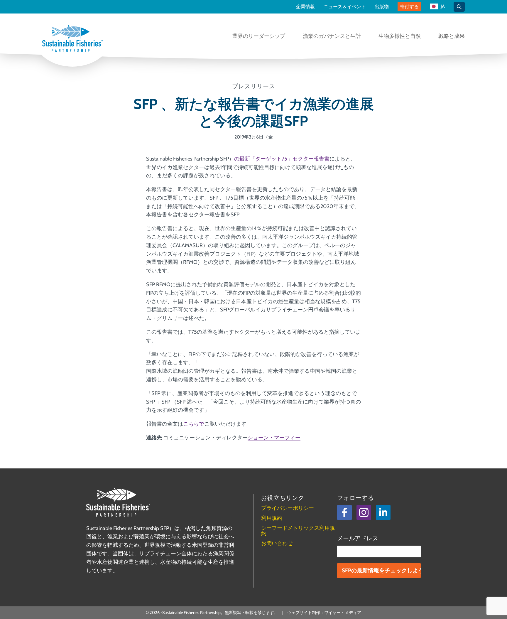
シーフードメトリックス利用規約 (298, 530)
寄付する (409, 6)
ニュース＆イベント (345, 6)
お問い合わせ (277, 543)
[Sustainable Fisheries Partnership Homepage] (72, 39)
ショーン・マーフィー (274, 437)
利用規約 (271, 518)
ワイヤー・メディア (342, 612)
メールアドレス (357, 538)
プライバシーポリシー (287, 508)
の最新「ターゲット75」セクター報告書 (281, 159)
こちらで (193, 424)
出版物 (382, 6)
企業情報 (305, 6)
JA (443, 6)
